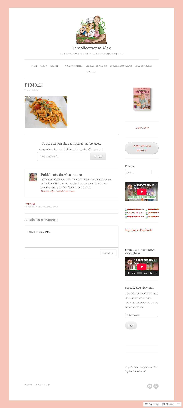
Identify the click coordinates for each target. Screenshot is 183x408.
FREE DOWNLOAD (143, 66)
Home (34, 66)
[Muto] (150, 273)
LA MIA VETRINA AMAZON (142, 148)
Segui (131, 325)
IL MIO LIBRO (142, 127)
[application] (141, 266)
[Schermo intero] (155, 273)
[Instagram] (156, 386)
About (43, 66)
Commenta (108, 253)
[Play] (128, 273)
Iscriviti (98, 156)
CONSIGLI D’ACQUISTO (121, 66)
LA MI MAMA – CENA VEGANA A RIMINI (41, 205)
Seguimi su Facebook (138, 230)
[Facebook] (149, 386)
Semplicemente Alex (91, 47)
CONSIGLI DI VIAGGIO (96, 66)
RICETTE (54, 66)
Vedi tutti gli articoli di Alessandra (58, 191)
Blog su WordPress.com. (38, 385)
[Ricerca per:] (138, 172)
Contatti (91, 71)
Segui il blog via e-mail (139, 287)
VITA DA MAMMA (74, 66)
